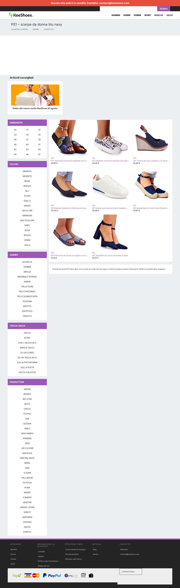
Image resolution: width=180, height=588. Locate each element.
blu (27, 191)
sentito (27, 306)
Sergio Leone (27, 507)
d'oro (27, 196)
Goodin (27, 423)
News (27, 463)
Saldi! (169, 15)
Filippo (27, 414)
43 (27, 149)
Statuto (41, 556)
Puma (27, 487)
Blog (94, 549)
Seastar (27, 502)
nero (27, 225)
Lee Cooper (27, 448)
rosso (27, 235)
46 (27, 154)
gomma (27, 267)
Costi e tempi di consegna (75, 549)
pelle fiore (27, 286)
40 (27, 144)
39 (15, 144)
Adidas (27, 389)
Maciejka (27, 453)
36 (15, 139)
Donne (13, 554)
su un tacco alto (27, 357)
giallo (27, 201)
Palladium (27, 478)
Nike (27, 468)
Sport (13, 564)
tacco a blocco (27, 372)
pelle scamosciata (27, 296)
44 (39, 149)
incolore (27, 210)
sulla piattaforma (27, 362)
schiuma (27, 301)
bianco (27, 186)
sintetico (27, 311)
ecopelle (27, 262)
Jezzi (27, 443)
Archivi (95, 554)
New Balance (27, 458)
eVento (27, 532)
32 (39, 130)
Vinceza (27, 522)
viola (27, 245)
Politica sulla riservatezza (48, 561)
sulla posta (27, 367)
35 (39, 134)
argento (27, 176)
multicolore (27, 220)
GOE (27, 418)
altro (27, 338)
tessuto (27, 316)
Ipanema (27, 438)
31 (27, 130)
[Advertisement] (84, 55)
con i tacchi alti (27, 343)
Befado (27, 394)
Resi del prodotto (72, 554)
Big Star (27, 399)
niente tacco (27, 347)
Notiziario (124, 549)
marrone (27, 215)
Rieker (27, 492)
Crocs (27, 409)
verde (27, 240)
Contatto (41, 551)
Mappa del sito (44, 566)
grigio (27, 205)
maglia (27, 272)
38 (39, 139)
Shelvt (27, 512)
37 (27, 139)
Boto (27, 404)
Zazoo (27, 527)
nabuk (27, 281)
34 (27, 134)
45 (15, 154)
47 (39, 154)
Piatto (27, 333)
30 (15, 130)
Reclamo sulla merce (73, 559)
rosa (27, 230)
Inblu (27, 428)
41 (39, 144)
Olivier (27, 473)
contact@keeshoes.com (114, 3)
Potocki (27, 482)
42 (15, 149)
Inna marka (27, 433)
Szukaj (164, 8)
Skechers (27, 517)
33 (15, 134)
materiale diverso (27, 276)
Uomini (13, 559)
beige (27, 181)
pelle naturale (27, 291)
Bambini (14, 549)
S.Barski (27, 497)
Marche (158, 15)
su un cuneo (27, 352)
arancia (27, 171)
